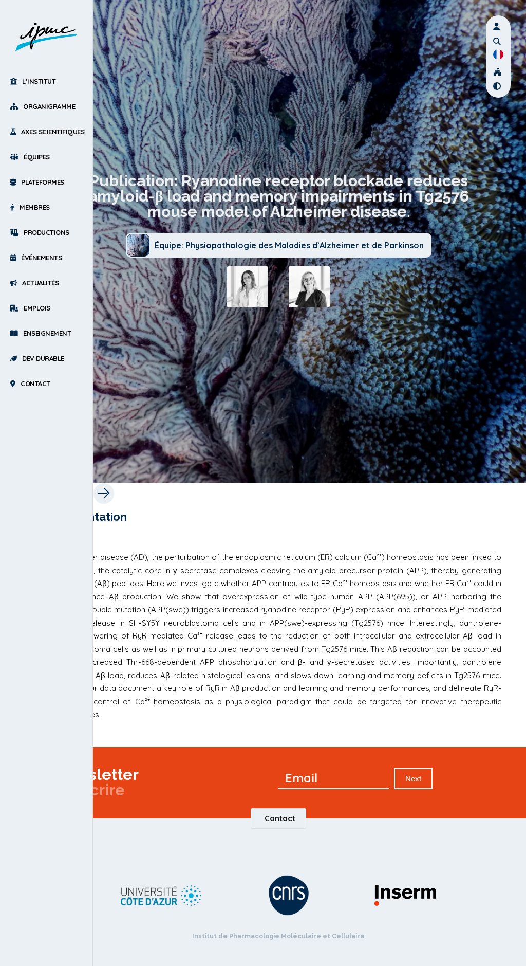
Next (413, 778)
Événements (41, 257)
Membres (35, 207)
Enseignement (47, 333)
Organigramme (49, 106)
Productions (46, 232)
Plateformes (42, 182)
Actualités (40, 283)
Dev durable (43, 358)
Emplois (37, 308)
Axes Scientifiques (52, 131)
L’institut (38, 81)
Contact (35, 383)
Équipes (37, 157)
